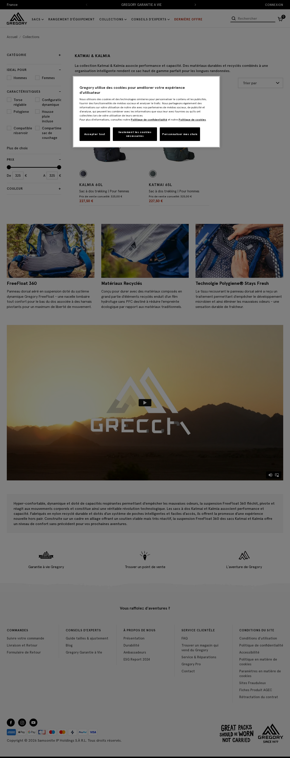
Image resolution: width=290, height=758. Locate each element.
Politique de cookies (192, 119)
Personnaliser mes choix (180, 134)
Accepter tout (94, 134)
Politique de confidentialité (149, 119)
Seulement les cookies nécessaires (135, 134)
